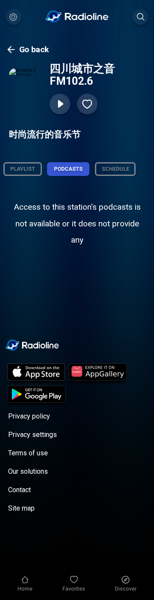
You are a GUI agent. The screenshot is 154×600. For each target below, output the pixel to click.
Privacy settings (32, 435)
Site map (21, 508)
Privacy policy (29, 416)
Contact (19, 490)
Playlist (22, 169)
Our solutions (28, 471)
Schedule (115, 169)
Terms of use (28, 453)
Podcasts (68, 169)
